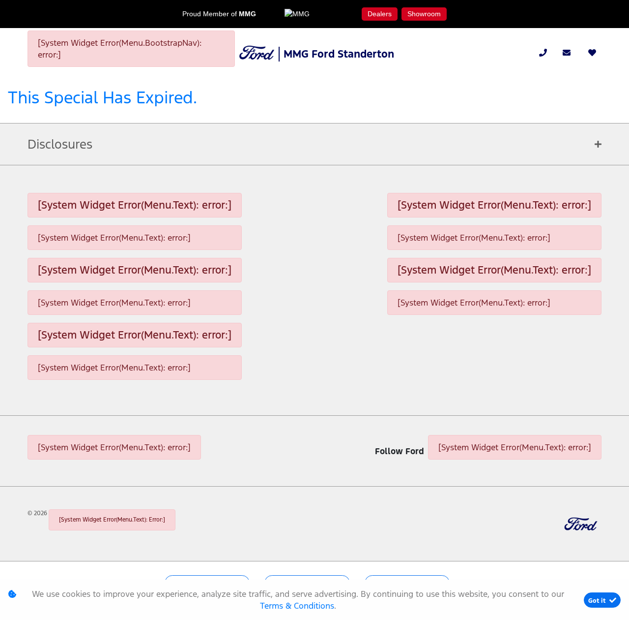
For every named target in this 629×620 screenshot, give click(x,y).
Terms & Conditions (297, 605)
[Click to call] (543, 52)
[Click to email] (566, 52)
